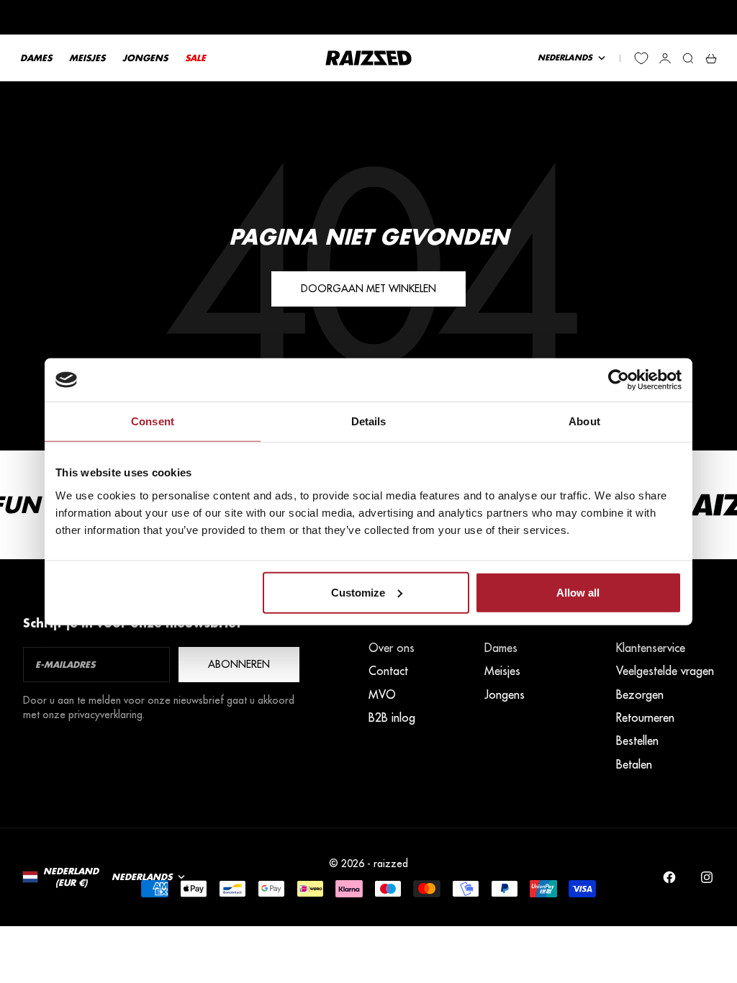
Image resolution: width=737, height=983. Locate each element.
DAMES (36, 58)
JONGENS (145, 58)
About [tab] (584, 421)
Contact (388, 670)
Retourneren (645, 717)
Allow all (578, 592)
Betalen (634, 764)
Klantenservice (650, 647)
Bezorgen (640, 694)
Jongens (504, 694)
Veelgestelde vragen (665, 670)
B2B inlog (391, 717)
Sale (195, 58)
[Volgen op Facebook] (669, 877)
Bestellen (637, 740)
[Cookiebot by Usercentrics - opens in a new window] (619, 380)
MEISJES (87, 58)
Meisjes (502, 670)
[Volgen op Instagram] (707, 877)
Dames (500, 647)
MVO (382, 694)
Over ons (391, 647)
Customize (358, 592)
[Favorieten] (641, 58)
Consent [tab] (152, 421)
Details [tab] (368, 421)
